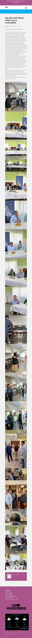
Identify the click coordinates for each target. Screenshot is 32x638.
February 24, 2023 (10, 26)
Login (16, 4)
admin (17, 26)
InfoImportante (19, 11)
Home (12, 11)
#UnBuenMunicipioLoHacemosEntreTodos (14, 81)
